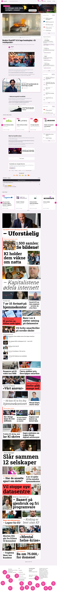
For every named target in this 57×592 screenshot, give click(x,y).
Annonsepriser (21, 572)
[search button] (9, 1)
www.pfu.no (41, 578)
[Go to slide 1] (27, 210)
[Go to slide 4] (29, 210)
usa (24, 170)
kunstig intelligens (28, 170)
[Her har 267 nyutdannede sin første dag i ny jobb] (11, 85)
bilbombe (16, 170)
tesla (10, 170)
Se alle (54, 114)
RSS (19, 568)
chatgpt (12, 170)
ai (22, 170)
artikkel (20, 170)
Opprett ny (53, 74)
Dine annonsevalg (21, 579)
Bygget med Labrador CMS (28, 561)
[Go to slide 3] (28, 210)
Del (22, 158)
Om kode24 (20, 570)
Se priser (53, 15)
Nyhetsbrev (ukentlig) (22, 574)
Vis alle (49, 33)
